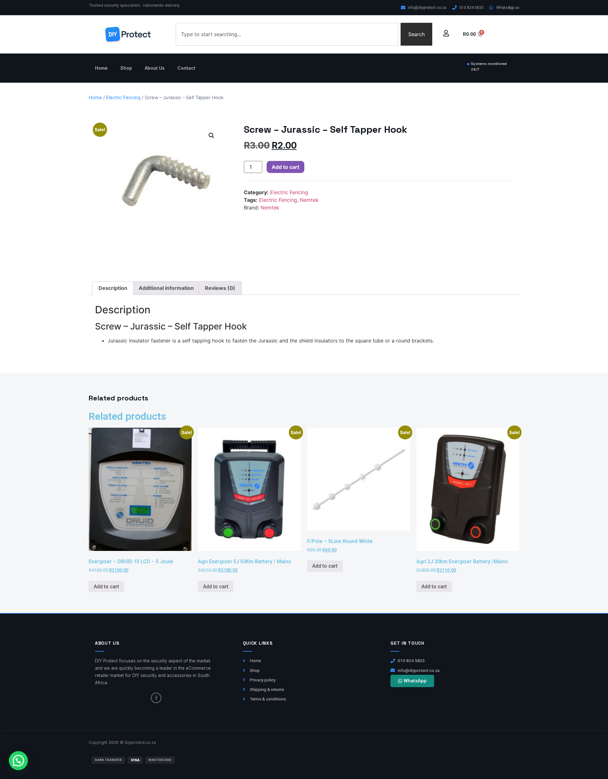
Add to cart (285, 167)
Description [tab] (112, 288)
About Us (155, 68)
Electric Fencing (123, 97)
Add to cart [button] (106, 587)
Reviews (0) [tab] (220, 288)
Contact (186, 68)
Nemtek (309, 200)
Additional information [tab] (166, 288)
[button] (211, 135)
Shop (126, 68)
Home (101, 68)
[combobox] (287, 34)
